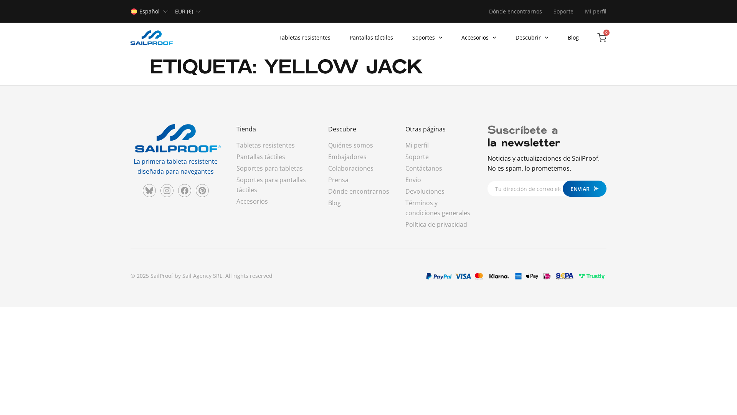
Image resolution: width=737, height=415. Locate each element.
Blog (573, 37)
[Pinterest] (202, 190)
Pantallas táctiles (371, 37)
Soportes (423, 37)
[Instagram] (167, 190)
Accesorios (475, 37)
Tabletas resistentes (304, 37)
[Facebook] (184, 190)
